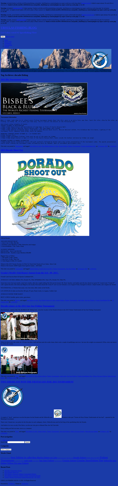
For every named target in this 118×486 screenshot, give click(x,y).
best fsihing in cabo (35, 146)
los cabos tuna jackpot (19, 460)
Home (6, 40)
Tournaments (8, 45)
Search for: (4, 442)
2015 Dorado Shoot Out (12, 150)
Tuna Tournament (58, 460)
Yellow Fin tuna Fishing (100, 376)
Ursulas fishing (69, 460)
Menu (2, 36)
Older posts (5, 440)
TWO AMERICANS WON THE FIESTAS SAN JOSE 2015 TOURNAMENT (37, 382)
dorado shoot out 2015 (45, 269)
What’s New (8, 41)
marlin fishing (36, 460)
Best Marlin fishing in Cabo (50, 146)
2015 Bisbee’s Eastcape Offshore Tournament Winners (20, 474)
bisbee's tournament (62, 457)
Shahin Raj (25, 483)
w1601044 (113, 146)
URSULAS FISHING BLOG (19, 27)
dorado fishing (63, 146)
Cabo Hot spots (69, 457)
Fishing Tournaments (74, 146)
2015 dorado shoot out (6, 457)
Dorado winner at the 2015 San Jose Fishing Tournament (27, 306)
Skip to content (10, 36)
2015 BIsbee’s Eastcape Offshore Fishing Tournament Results (22, 475)
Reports (6, 46)
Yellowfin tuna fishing (91, 431)
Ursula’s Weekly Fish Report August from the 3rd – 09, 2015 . (30, 273)
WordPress (11, 483)
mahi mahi (81, 300)
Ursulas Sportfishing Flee (88, 146)
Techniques (7, 43)
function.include (86, 3)
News (17, 376)
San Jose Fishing (71, 269)
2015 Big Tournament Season (14, 79)
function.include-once (88, 15)
